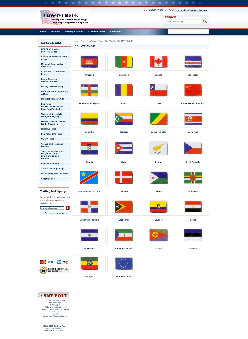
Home (43, 32)
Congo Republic (158, 132)
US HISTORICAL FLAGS (52, 99)
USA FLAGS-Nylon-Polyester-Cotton (50, 50)
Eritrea (158, 248)
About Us (55, 32)
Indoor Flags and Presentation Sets (49, 80)
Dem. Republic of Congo (89, 191)
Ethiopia (89, 276)
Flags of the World (88, 41)
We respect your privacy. (55, 213)
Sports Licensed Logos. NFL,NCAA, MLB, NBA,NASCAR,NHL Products (52, 155)
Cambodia (89, 75)
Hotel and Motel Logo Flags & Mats (54, 92)
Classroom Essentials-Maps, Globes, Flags (52, 115)
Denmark (124, 191)
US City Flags (47, 139)
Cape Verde (193, 75)
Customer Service (96, 32)
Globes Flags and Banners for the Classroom (54, 122)
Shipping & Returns (74, 32)
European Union (124, 276)
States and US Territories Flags (53, 72)
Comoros (123, 132)
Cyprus (158, 162)
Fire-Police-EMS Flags (51, 134)
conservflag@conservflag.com (192, 10)
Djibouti (158, 191)
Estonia (193, 248)
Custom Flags (48, 179)
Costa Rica (193, 132)
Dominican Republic (89, 220)
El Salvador (89, 248)
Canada (158, 75)
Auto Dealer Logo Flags (52, 169)
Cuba (123, 162)
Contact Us (115, 32)
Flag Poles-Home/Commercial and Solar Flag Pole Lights (52, 106)
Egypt (193, 220)
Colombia (89, 132)
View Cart (60, 288)
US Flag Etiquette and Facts (54, 174)
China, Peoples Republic (193, 103)
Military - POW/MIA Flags (53, 86)
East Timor (124, 220)
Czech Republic (192, 162)
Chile (158, 103)
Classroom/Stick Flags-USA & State (54, 58)
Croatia (89, 162)
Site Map (47, 288)
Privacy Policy (48, 283)
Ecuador (158, 220)
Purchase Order (61, 285)
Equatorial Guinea (124, 248)
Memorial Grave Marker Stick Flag (52, 65)
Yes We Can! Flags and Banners (52, 145)
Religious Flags (48, 129)
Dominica (193, 191)
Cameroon (124, 75)
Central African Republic (89, 103)
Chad (123, 103)
